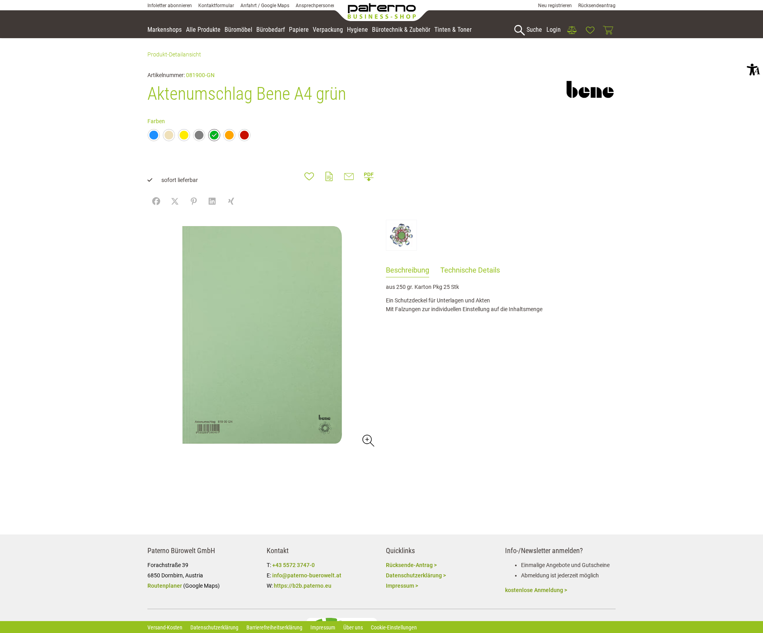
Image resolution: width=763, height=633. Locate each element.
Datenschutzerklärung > (416, 575)
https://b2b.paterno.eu (302, 586)
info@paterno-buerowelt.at (306, 575)
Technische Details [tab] (470, 270)
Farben (156, 121)
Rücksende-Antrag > (411, 565)
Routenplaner (164, 586)
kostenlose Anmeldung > (536, 590)
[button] (753, 69)
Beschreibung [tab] (407, 270)
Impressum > (402, 586)
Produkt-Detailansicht (174, 54)
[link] (572, 30)
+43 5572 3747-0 (293, 565)
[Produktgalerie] (367, 440)
